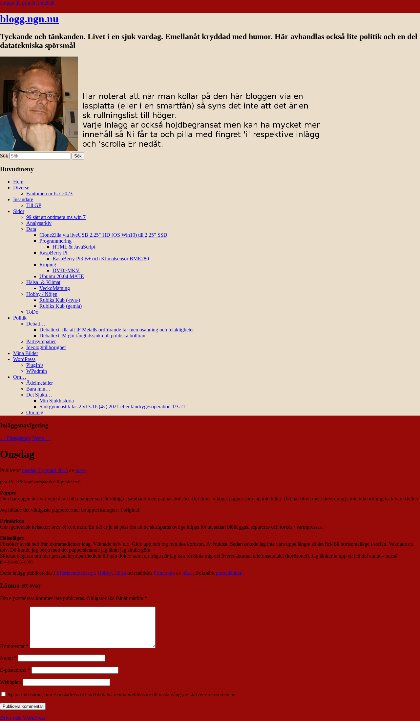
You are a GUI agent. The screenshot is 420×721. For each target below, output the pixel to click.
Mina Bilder (25, 353)
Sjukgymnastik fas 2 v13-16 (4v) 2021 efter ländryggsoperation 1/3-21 (112, 406)
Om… (19, 377)
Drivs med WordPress (22, 718)
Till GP (33, 205)
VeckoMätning (54, 288)
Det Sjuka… (39, 394)
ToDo (32, 312)
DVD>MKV (66, 270)
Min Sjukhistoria (56, 400)
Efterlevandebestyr (75, 573)
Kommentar (14, 646)
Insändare (23, 199)
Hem (18, 181)
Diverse (21, 187)
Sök (4, 155)
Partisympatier (41, 341)
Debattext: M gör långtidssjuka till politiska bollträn (92, 335)
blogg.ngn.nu (29, 19)
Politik (20, 318)
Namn (8, 658)
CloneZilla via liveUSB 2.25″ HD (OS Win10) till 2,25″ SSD (103, 235)
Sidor (18, 211)
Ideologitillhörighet (46, 347)
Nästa (41, 438)
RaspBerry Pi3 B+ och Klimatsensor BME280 (100, 258)
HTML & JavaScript (73, 247)
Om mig (34, 412)
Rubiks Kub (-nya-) (59, 300)
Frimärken (164, 573)
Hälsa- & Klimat (43, 282)
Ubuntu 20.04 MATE (61, 276)
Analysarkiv (39, 223)
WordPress (24, 359)
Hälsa (120, 573)
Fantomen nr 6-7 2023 (49, 193)
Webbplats (11, 682)
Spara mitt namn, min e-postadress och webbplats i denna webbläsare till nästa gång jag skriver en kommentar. (122, 694)
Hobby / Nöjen (41, 294)
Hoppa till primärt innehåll (27, 3)
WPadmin (36, 371)
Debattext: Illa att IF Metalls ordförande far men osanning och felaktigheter (116, 329)
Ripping (47, 264)
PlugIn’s (34, 365)
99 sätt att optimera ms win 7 (56, 217)
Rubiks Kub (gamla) (60, 306)
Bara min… (38, 389)
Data (31, 229)
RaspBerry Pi (53, 252)
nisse (80, 470)
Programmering (55, 241)
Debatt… (35, 323)
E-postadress (15, 670)
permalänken (229, 573)
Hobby (104, 573)
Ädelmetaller (39, 383)
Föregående (15, 438)
